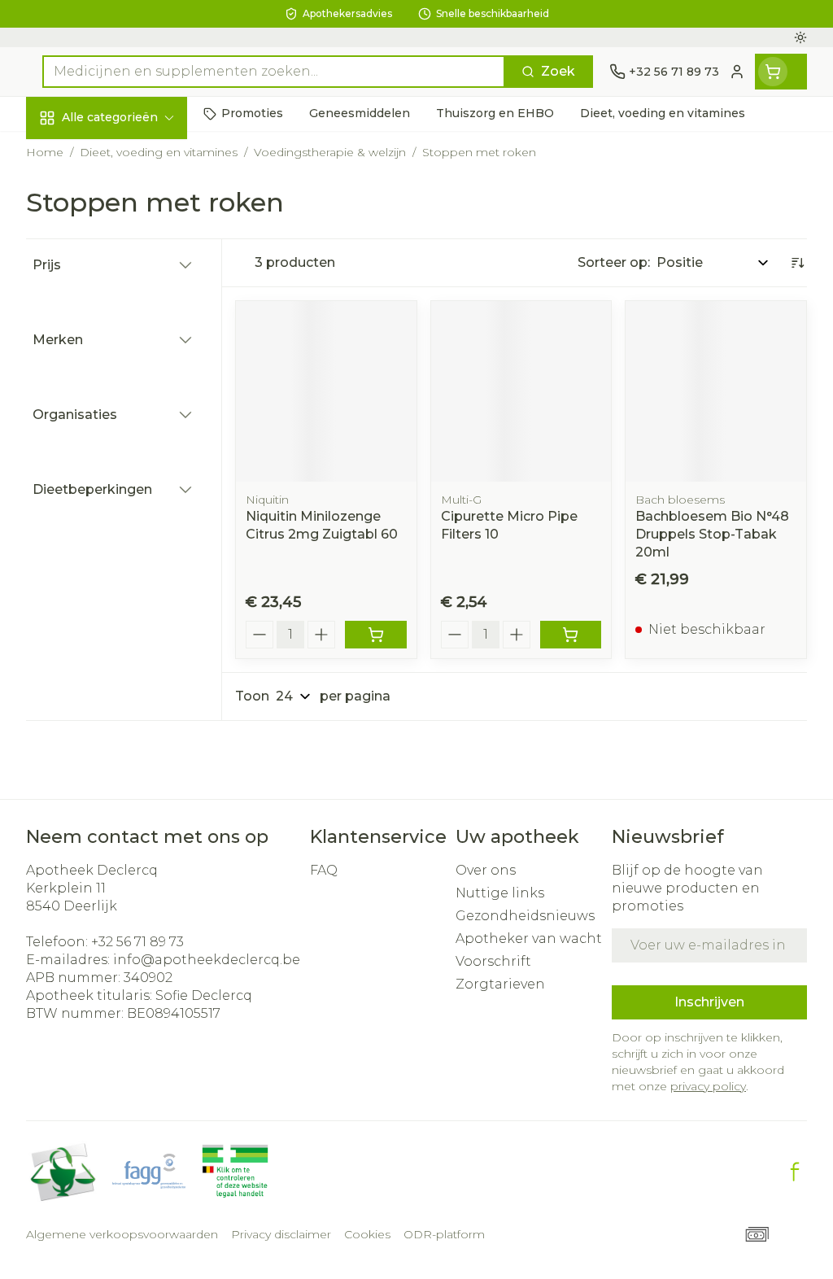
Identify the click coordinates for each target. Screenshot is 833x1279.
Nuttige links (500, 893)
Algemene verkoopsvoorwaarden (122, 1234)
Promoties (74, 151)
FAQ (324, 870)
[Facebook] (795, 1171)
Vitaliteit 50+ (130, 360)
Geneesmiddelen (130, 510)
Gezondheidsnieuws (525, 915)
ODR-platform (444, 1234)
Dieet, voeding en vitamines (130, 264)
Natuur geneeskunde (130, 398)
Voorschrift (493, 961)
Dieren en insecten (130, 473)
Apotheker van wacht (529, 938)
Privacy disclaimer (281, 1234)
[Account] (737, 71)
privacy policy (708, 1086)
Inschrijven (709, 1002)
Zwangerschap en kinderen (130, 316)
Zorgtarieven (500, 984)
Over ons (486, 870)
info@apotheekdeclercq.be (206, 959)
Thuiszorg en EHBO (130, 435)
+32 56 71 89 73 (137, 941)
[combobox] (273, 71)
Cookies (367, 1234)
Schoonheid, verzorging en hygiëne (130, 204)
